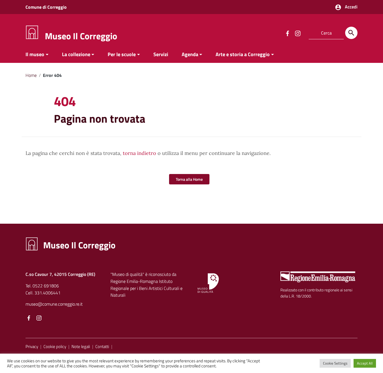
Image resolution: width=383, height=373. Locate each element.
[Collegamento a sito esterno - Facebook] (287, 32)
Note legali (80, 346)
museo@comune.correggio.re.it (54, 304)
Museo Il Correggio (81, 36)
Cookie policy (54, 346)
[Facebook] (29, 318)
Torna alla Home (189, 179)
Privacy (32, 346)
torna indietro (139, 153)
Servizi (160, 54)
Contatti (102, 346)
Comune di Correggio (46, 7)
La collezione (76, 54)
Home (31, 75)
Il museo (35, 54)
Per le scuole (122, 54)
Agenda (190, 54)
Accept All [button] (365, 363)
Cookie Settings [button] (335, 363)
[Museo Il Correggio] (32, 32)
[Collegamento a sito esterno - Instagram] (297, 32)
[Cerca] (351, 33)
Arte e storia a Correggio (243, 54)
